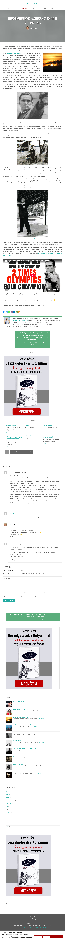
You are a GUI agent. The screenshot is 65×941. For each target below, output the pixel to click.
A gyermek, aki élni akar (11, 425)
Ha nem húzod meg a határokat (19, 701)
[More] (19, 312)
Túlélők (7, 827)
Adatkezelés (26, 927)
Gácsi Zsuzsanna (14, 514)
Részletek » (45, 703)
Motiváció (7, 812)
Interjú (7, 806)
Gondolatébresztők (9, 800)
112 (26, 451)
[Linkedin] (14, 312)
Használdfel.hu (32, 3)
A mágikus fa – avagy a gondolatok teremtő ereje (23, 725)
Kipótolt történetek (29, 436)
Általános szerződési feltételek (36, 927)
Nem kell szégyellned (48, 425)
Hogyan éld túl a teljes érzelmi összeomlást (22, 772)
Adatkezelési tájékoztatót (41, 619)
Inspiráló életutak (9, 803)
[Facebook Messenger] (4, 312)
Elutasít (46, 936)
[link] (59, 8)
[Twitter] (7, 312)
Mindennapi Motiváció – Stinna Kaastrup (21, 709)
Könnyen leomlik (16, 756)
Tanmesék (8, 824)
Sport (7, 818)
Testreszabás (38, 936)
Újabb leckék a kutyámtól (18, 764)
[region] (32, 936)
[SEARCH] (6, 904)
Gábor (11, 525)
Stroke (7, 821)
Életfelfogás (8, 794)
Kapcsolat (45, 927)
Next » (31, 452)
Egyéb (7, 791)
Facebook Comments (19, 570)
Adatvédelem (20, 927)
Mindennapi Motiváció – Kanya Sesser (20, 717)
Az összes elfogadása (57, 936)
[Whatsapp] (9, 312)
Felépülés (7, 797)
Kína (6, 809)
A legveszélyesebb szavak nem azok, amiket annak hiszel (24, 748)
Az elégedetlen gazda (17, 740)
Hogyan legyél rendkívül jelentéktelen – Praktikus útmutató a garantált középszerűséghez (14, 437)
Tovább (7, 432)
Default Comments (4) (8, 570)
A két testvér (27, 425)
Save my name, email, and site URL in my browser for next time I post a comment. (25, 597)
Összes (7, 815)
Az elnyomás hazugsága (17, 732)
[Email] (17, 312)
